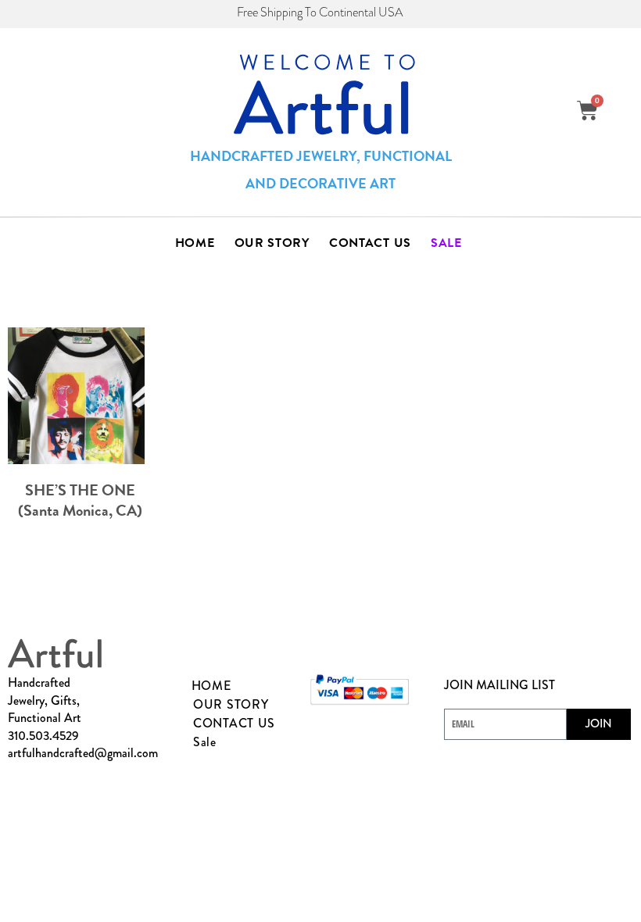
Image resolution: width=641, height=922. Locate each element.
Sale (446, 243)
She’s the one (80, 490)
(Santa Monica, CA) (80, 510)
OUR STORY (272, 243)
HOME (195, 243)
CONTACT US (370, 243)
